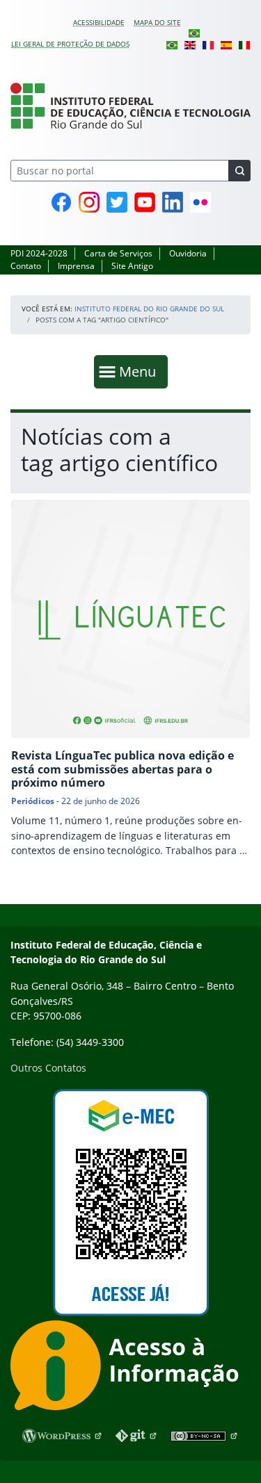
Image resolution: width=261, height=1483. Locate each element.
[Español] (226, 44)
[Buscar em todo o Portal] (239, 170)
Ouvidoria (188, 253)
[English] (190, 44)
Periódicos (32, 801)
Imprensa (76, 266)
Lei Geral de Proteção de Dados (70, 44)
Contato (25, 266)
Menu (140, 371)
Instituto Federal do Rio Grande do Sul (149, 308)
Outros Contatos (48, 1067)
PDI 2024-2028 (39, 253)
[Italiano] (244, 44)
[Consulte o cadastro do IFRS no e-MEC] (130, 1202)
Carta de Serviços (118, 253)
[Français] (208, 44)
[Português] (194, 33)
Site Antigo (132, 266)
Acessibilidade (99, 22)
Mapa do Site (157, 22)
